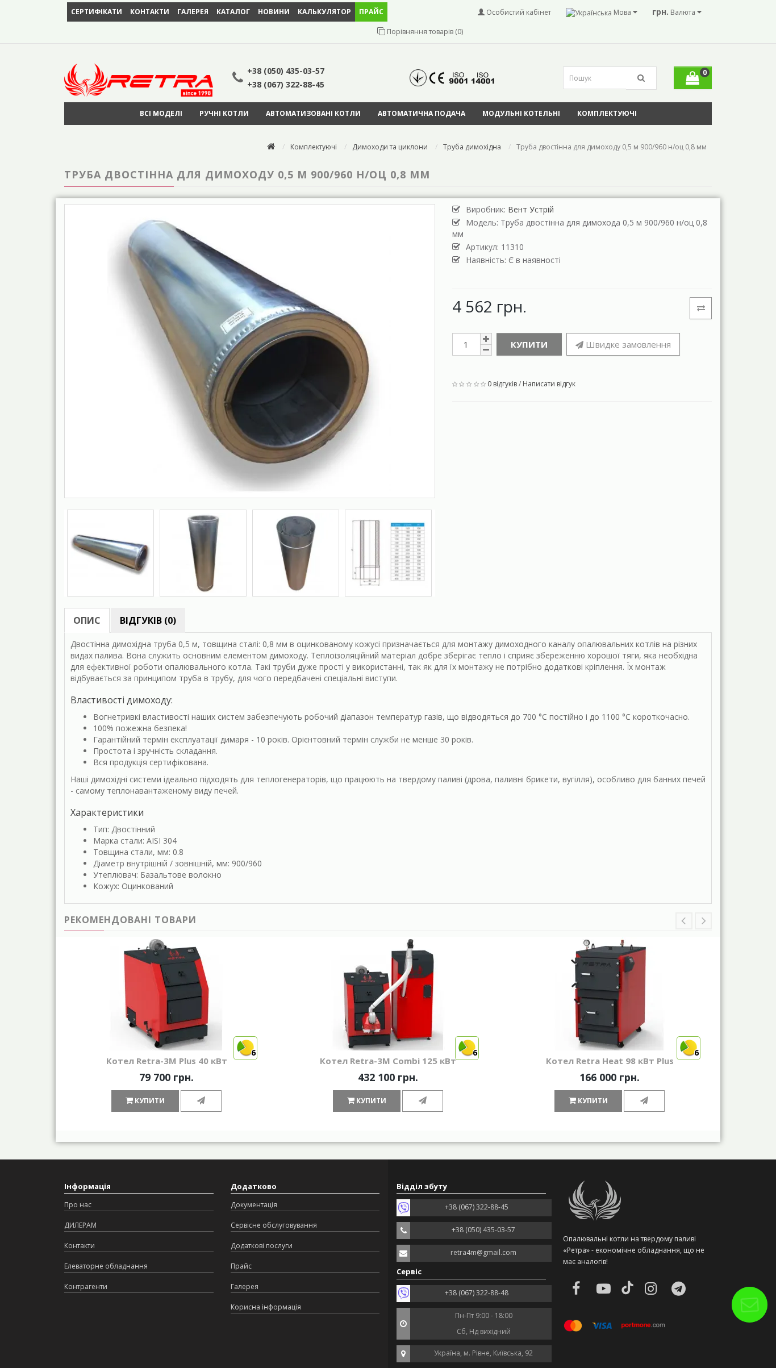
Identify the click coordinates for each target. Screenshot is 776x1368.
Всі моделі (161, 113)
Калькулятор (324, 11)
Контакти (149, 11)
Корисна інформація (266, 1307)
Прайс (241, 1266)
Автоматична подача (421, 113)
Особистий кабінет (518, 12)
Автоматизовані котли (313, 113)
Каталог (233, 11)
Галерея (192, 11)
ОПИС (87, 620)
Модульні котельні (521, 113)
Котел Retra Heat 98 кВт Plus (610, 1060)
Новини (274, 11)
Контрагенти (85, 1286)
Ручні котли (224, 113)
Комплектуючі (607, 113)
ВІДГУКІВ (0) (148, 620)
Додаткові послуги (262, 1245)
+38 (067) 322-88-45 (285, 84)
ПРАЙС (371, 11)
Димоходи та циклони (390, 147)
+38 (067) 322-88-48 (476, 1293)
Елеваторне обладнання (106, 1266)
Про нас (77, 1204)
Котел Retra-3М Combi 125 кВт (388, 1060)
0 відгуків (502, 384)
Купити (529, 344)
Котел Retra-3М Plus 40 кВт (166, 1060)
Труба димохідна (472, 147)
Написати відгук (549, 384)
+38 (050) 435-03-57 (285, 70)
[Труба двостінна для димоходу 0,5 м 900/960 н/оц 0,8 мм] (249, 351)
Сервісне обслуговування (274, 1225)
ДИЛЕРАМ (80, 1225)
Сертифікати (96, 11)
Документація (254, 1204)
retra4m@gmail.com (483, 1252)
